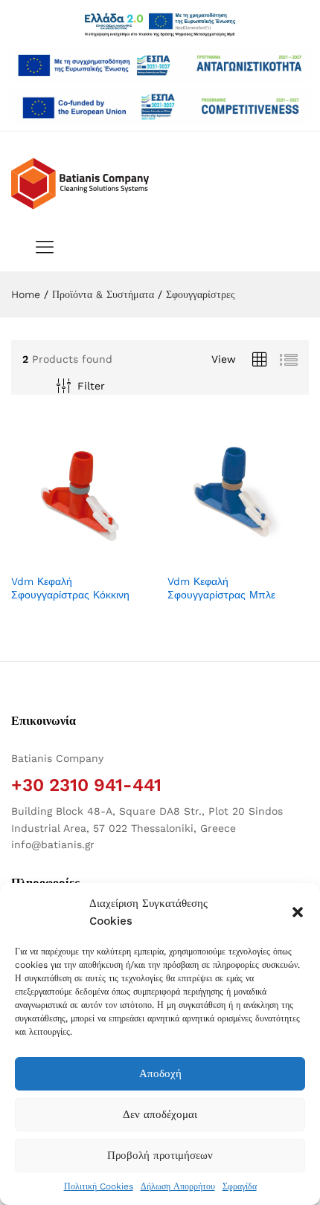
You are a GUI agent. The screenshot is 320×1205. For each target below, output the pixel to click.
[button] (297, 912)
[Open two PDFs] (160, 107)
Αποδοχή (160, 1073)
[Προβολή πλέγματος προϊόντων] (260, 360)
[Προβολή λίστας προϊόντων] (289, 360)
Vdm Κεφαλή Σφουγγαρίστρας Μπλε (221, 588)
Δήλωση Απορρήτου (178, 1186)
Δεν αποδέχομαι (160, 1114)
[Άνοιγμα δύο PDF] (160, 65)
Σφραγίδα (240, 1186)
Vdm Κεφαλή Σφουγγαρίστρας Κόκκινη (70, 588)
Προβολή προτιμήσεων (160, 1155)
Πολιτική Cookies (98, 1186)
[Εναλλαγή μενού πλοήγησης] (41, 248)
